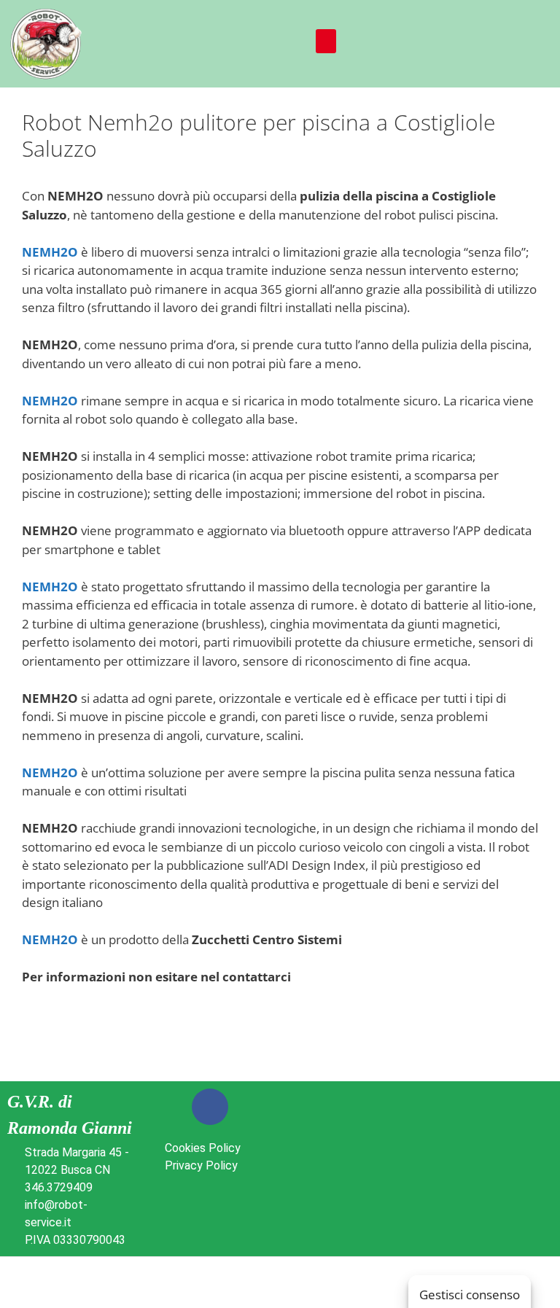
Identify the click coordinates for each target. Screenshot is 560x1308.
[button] (326, 41)
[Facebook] (210, 1107)
